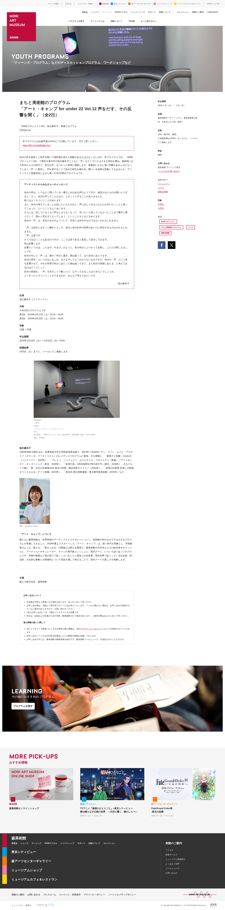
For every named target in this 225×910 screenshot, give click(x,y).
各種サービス (171, 855)
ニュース (95, 12)
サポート (152, 12)
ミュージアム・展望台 (85, 4)
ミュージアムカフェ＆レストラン (189, 4)
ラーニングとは (97, 21)
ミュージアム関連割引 (175, 859)
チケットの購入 (53, 4)
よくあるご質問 (172, 864)
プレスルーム (49, 894)
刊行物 (132, 21)
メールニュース (172, 868)
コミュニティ (164, 184)
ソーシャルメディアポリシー (122, 894)
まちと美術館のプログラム (171, 227)
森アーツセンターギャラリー (142, 4)
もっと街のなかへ (149, 21)
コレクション (183, 12)
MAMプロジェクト (168, 222)
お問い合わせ (171, 873)
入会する (68, 4)
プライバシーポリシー (92, 629)
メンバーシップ (138, 12)
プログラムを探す (76, 21)
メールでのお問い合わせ (169, 171)
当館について (165, 12)
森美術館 (106, 4)
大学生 (161, 208)
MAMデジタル (121, 12)
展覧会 (85, 12)
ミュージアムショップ (164, 4)
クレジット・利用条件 (70, 894)
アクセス (169, 850)
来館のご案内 (198, 12)
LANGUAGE (212, 12)
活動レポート (116, 21)
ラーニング (107, 12)
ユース (161, 188)
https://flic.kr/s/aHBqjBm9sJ (37, 145)
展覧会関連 (163, 192)
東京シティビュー (120, 4)
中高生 (161, 204)
